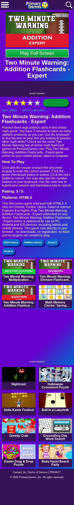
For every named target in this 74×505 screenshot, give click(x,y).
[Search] (69, 5)
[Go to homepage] (37, 5)
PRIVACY (55, 472)
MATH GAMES (10, 110)
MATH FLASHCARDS (34, 110)
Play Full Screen (37, 53)
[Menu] (5, 5)
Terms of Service (38, 472)
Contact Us (19, 472)
